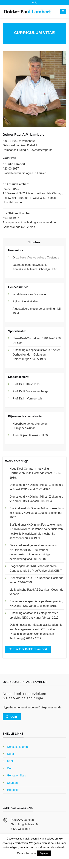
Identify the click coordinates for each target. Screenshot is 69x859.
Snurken (12, 782)
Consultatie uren (17, 746)
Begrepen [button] (44, 853)
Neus (10, 753)
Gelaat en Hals (16, 775)
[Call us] (36, 2)
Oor (9, 768)
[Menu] (63, 12)
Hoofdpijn (13, 789)
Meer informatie (26, 853)
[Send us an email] (33, 2)
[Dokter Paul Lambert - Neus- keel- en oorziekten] (27, 11)
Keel (10, 761)
